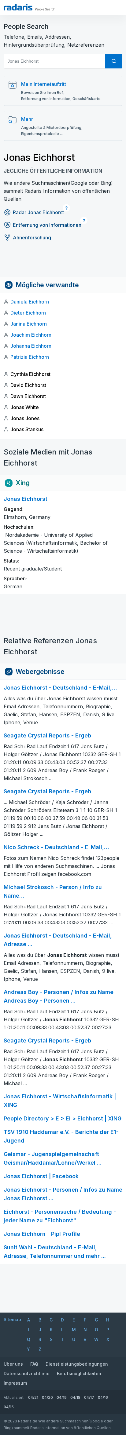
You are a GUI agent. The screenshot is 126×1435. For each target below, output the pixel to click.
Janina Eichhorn (28, 324)
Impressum (15, 1383)
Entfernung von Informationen (47, 225)
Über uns (13, 1364)
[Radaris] (18, 7)
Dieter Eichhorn (28, 313)
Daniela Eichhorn (29, 302)
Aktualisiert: (14, 1397)
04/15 (9, 1407)
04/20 (47, 1397)
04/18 (75, 1397)
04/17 (89, 1397)
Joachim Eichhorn (30, 335)
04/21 (33, 1397)
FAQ (34, 1364)
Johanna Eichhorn (30, 346)
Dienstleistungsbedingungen (77, 1364)
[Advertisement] (63, 263)
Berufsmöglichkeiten (79, 1373)
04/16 (103, 1397)
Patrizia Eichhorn (29, 357)
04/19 (62, 1397)
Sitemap (12, 1319)
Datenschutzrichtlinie (27, 1373)
